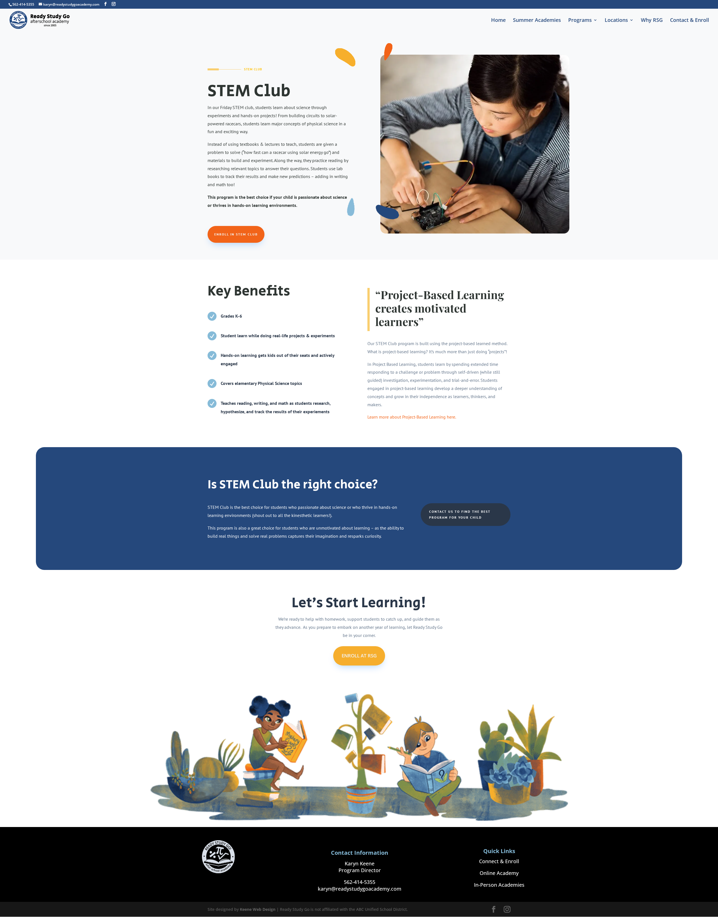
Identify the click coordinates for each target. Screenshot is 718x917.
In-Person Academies (499, 884)
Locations (616, 20)
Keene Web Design (257, 909)
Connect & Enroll (499, 861)
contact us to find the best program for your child (460, 514)
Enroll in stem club (236, 234)
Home (498, 20)
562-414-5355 (359, 882)
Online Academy (499, 873)
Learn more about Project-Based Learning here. (411, 417)
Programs (580, 20)
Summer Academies (537, 20)
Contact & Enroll (689, 20)
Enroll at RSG (359, 655)
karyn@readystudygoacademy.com (359, 888)
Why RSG (652, 20)
